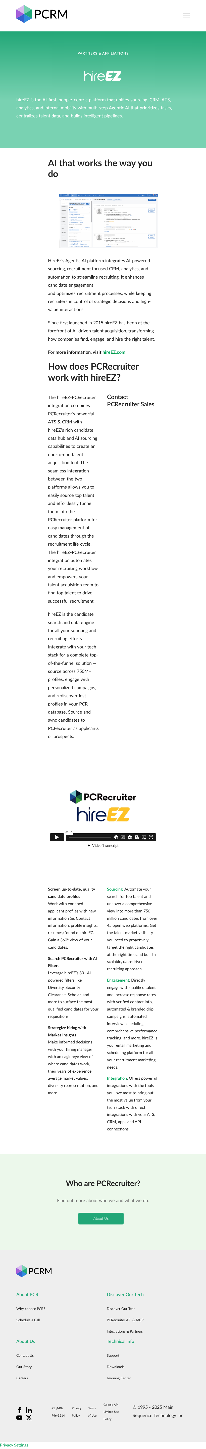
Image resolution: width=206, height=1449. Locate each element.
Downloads (115, 1367)
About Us (101, 1218)
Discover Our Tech (121, 1309)
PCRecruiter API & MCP (125, 1320)
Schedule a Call (28, 1320)
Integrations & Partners (125, 1331)
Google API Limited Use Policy (111, 1412)
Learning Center (119, 1378)
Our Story (24, 1367)
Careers (22, 1378)
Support (113, 1355)
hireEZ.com (113, 352)
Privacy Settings (14, 1445)
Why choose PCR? (30, 1309)
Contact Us (25, 1355)
